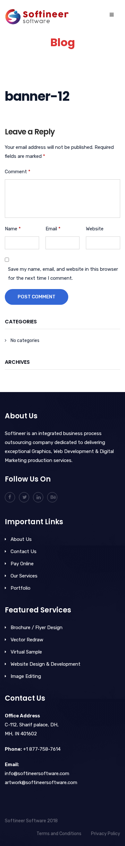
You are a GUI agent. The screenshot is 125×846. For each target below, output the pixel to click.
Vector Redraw (27, 640)
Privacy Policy (105, 833)
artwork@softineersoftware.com (41, 782)
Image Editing (26, 676)
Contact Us (24, 551)
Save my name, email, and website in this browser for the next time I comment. (63, 273)
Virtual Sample (26, 652)
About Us (21, 539)
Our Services (24, 576)
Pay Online (22, 564)
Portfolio (20, 588)
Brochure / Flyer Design (37, 627)
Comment (17, 172)
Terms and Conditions (59, 833)
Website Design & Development (45, 664)
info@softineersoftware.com (37, 773)
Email (53, 229)
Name (13, 229)
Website (95, 229)
